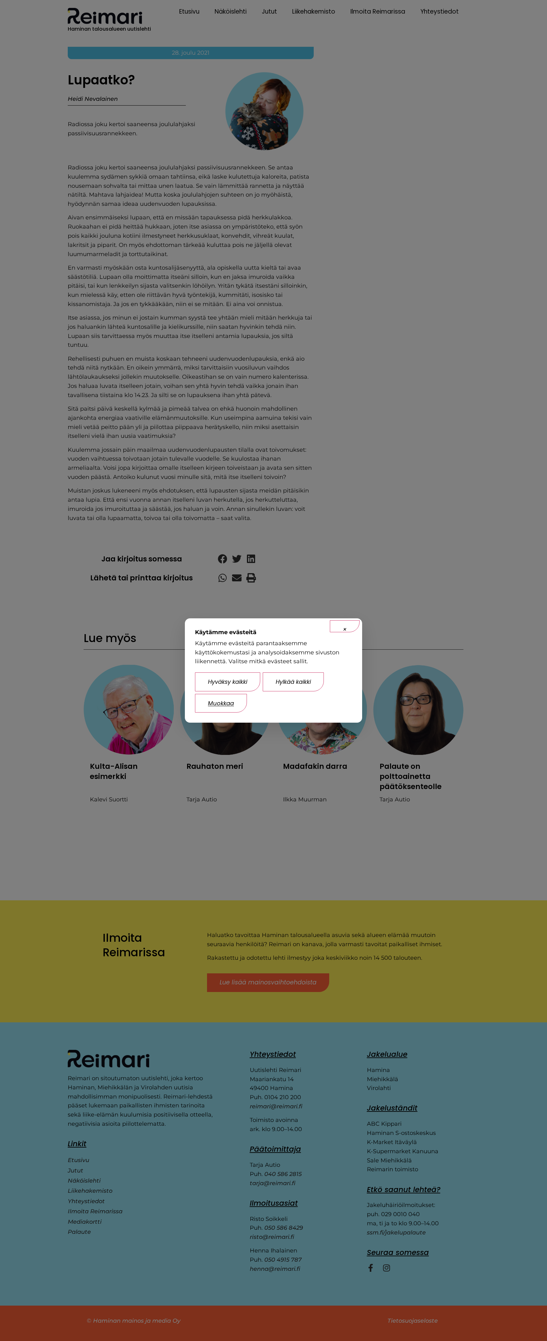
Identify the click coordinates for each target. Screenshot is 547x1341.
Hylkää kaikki (293, 682)
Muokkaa (221, 703)
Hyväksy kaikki (227, 682)
